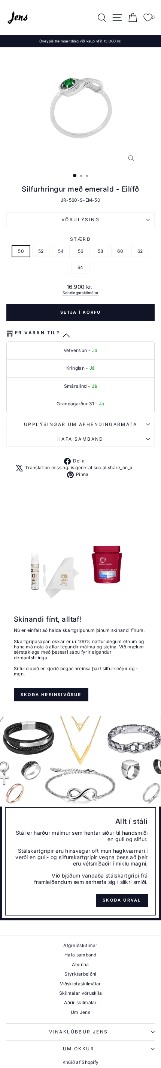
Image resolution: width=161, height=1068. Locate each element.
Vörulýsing (80, 219)
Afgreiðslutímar (80, 945)
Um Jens (80, 1012)
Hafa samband (80, 439)
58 (100, 251)
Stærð (80, 239)
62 (140, 251)
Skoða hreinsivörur (51, 694)
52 (41, 251)
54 (61, 251)
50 (21, 251)
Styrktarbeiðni (80, 974)
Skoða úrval (122, 900)
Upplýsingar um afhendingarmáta (80, 424)
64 (80, 267)
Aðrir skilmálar (80, 1002)
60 (120, 251)
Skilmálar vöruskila (80, 993)
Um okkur (78, 1048)
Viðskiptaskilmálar (80, 983)
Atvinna (80, 964)
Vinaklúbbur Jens (78, 1032)
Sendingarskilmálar (80, 292)
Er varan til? (37, 332)
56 (80, 251)
